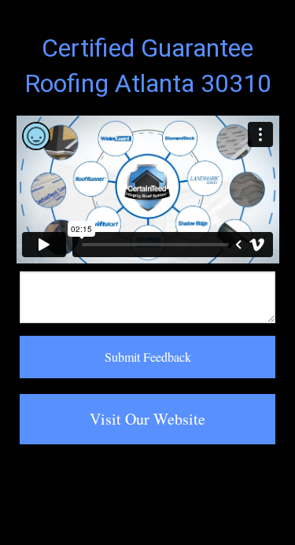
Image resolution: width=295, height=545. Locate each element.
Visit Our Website (147, 418)
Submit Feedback (148, 356)
